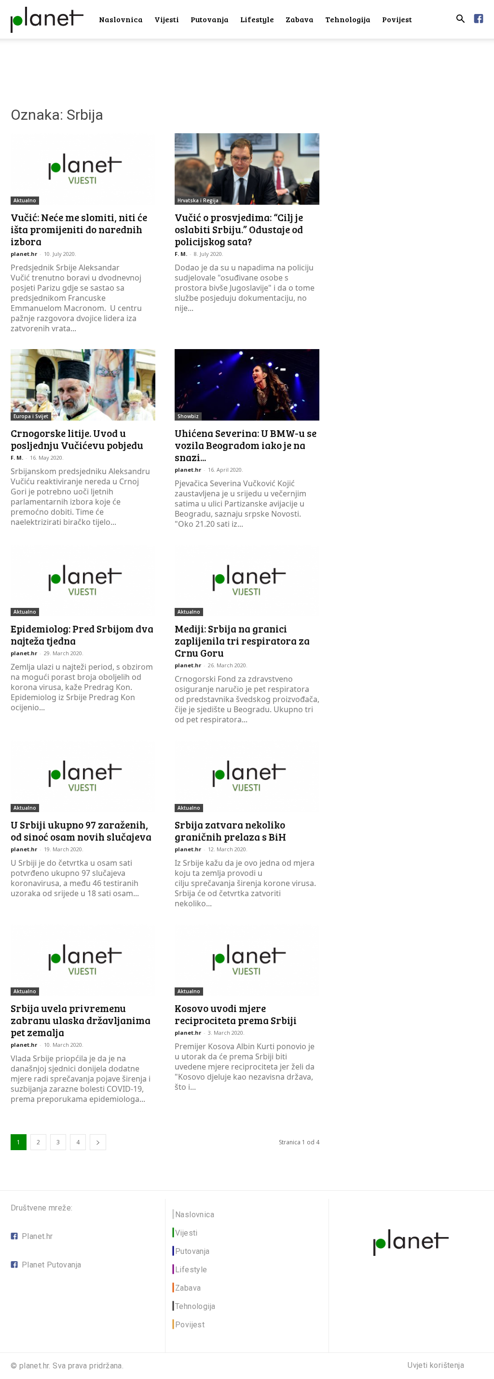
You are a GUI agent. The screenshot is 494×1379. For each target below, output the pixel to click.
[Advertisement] (247, 64)
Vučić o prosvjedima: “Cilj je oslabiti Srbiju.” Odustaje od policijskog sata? (239, 229)
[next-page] (98, 1142)
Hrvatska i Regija (198, 200)
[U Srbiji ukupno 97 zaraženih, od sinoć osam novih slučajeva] (83, 776)
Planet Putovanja (51, 1264)
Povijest (397, 19)
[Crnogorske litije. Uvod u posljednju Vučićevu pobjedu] (83, 385)
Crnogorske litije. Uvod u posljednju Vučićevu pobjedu (77, 439)
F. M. (181, 253)
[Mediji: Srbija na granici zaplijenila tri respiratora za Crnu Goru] (247, 580)
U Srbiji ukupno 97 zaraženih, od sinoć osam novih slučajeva (81, 830)
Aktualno (25, 200)
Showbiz (188, 416)
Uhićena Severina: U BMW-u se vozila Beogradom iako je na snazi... (245, 445)
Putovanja (210, 19)
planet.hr (24, 253)
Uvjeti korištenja (436, 1365)
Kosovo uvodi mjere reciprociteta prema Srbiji (236, 1014)
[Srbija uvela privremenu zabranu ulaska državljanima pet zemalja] (83, 960)
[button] (460, 20)
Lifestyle (257, 19)
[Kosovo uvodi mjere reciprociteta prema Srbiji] (247, 960)
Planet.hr (37, 1236)
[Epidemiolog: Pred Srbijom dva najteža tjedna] (83, 580)
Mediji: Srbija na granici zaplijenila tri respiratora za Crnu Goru (242, 640)
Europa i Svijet (31, 416)
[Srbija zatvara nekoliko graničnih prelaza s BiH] (247, 776)
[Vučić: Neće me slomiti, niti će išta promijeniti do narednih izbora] (83, 169)
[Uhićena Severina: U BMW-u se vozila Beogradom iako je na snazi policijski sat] (247, 385)
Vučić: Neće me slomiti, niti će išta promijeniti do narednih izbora (79, 229)
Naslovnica (121, 19)
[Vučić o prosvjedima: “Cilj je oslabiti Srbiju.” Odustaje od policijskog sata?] (247, 169)
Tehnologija (347, 19)
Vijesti (166, 19)
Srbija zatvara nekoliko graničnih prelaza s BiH (230, 830)
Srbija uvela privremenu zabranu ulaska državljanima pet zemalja (81, 1020)
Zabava (300, 19)
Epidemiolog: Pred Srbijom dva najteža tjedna (82, 634)
